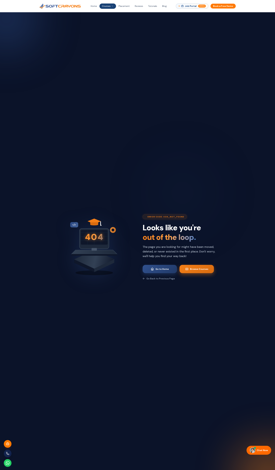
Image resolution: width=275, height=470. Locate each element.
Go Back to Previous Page (160, 278)
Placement (124, 6)
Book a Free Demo (223, 6)
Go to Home (162, 269)
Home (94, 6)
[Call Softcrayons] (7, 453)
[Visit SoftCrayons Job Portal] (7, 444)
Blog (164, 6)
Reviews (139, 6)
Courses (106, 6)
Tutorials (152, 6)
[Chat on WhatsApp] (7, 463)
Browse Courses (199, 269)
